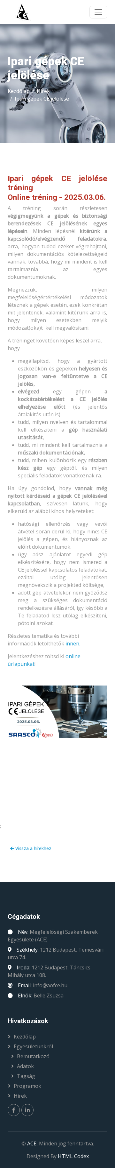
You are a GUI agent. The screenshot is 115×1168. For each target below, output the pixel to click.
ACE (31, 1143)
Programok (27, 1085)
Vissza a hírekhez (32, 848)
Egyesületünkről (33, 1046)
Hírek (43, 91)
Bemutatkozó (33, 1056)
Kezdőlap (19, 91)
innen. (72, 643)
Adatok (25, 1066)
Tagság (26, 1076)
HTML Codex (73, 1156)
